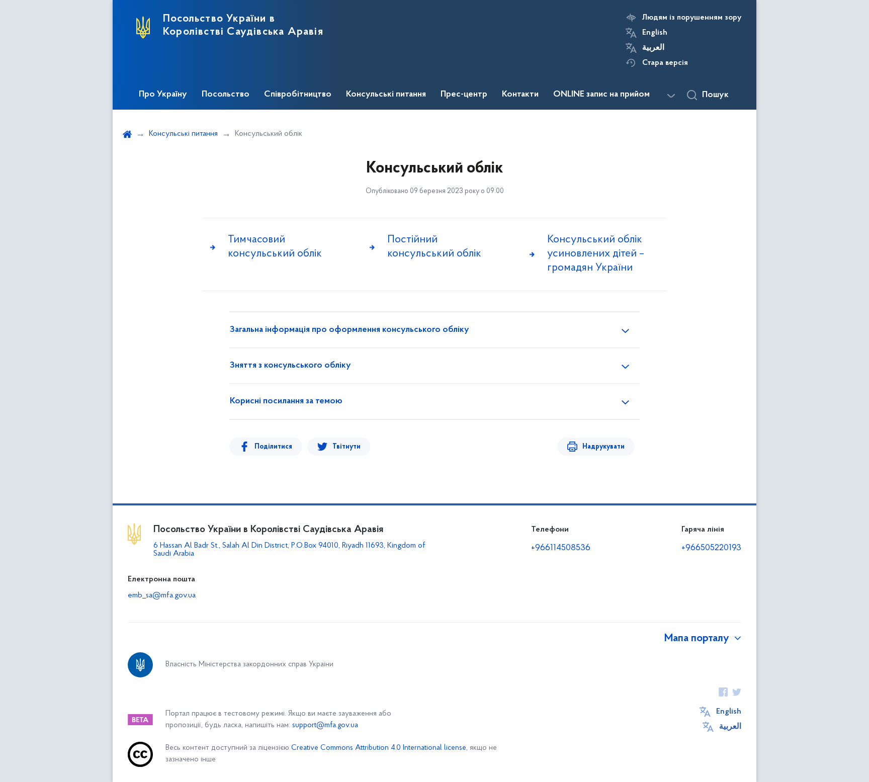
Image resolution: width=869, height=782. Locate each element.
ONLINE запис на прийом (601, 94)
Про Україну (163, 94)
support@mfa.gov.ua (325, 725)
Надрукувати (603, 447)
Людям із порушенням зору (691, 18)
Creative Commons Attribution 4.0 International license (378, 748)
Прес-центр (464, 94)
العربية (653, 48)
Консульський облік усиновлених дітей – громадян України (595, 254)
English (654, 33)
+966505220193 (711, 548)
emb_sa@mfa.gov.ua (162, 595)
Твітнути (346, 447)
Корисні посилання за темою (286, 401)
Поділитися (273, 447)
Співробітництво (297, 94)
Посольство (225, 94)
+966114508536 (560, 548)
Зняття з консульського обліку (290, 365)
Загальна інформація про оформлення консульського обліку (349, 329)
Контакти (520, 94)
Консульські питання (386, 94)
